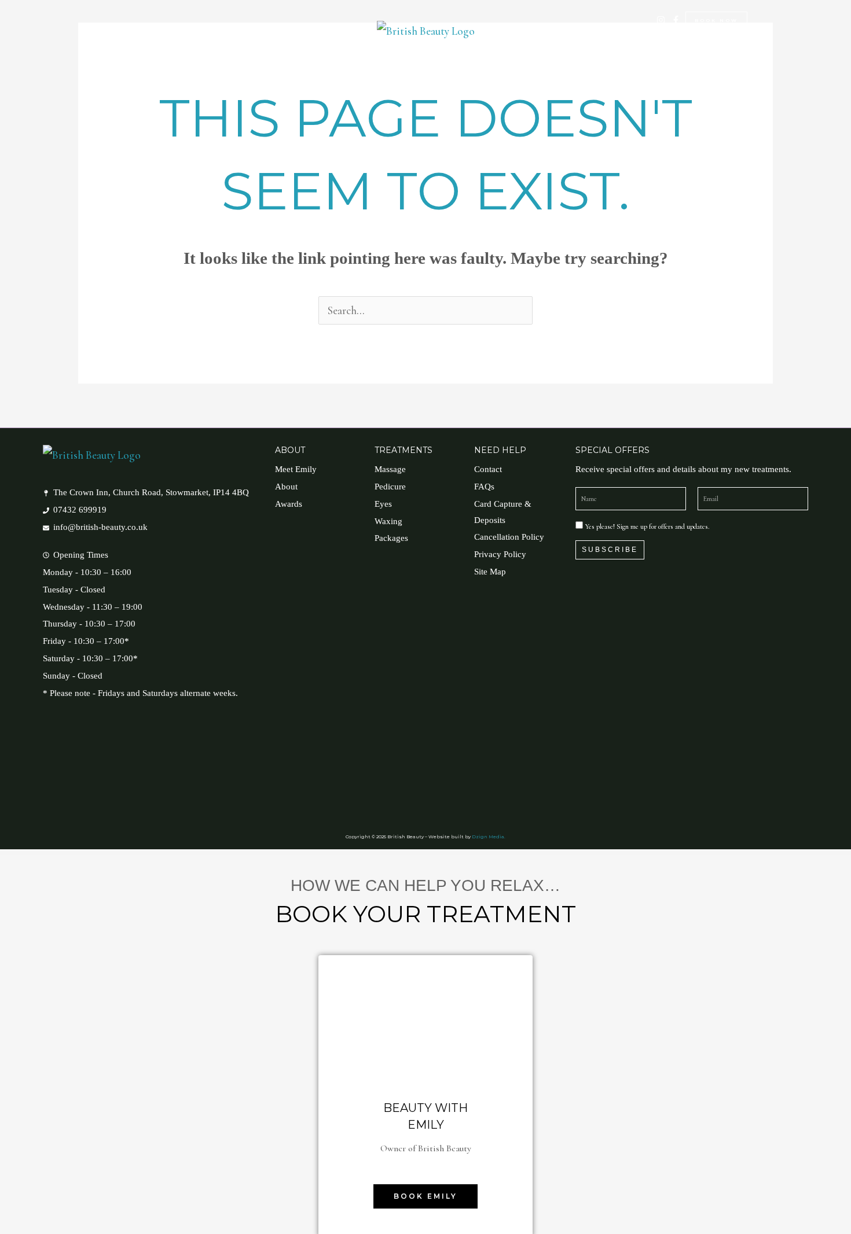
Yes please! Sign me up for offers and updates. (647, 526)
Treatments (358, 54)
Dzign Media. (488, 836)
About (435, 54)
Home (296, 54)
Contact (549, 54)
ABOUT (290, 450)
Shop (497, 54)
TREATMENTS (403, 450)
